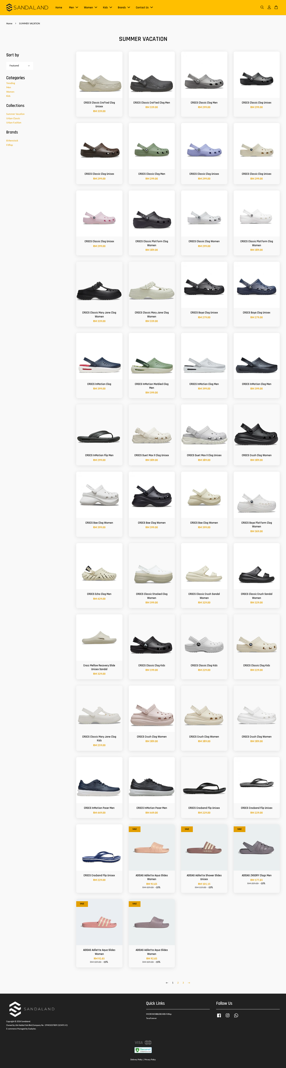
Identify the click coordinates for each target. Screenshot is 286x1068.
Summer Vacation (15, 114)
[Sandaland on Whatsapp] (236, 1018)
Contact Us (142, 7)
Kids (105, 7)
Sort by (12, 55)
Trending (10, 83)
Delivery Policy (136, 1060)
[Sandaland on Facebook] (219, 1018)
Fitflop (9, 145)
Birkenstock (12, 141)
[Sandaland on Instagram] (228, 1018)
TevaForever (151, 1018)
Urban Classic (13, 118)
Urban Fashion (13, 123)
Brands (122, 7)
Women (88, 7)
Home (58, 7)
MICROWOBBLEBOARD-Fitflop (158, 1014)
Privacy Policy (150, 1060)
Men (71, 7)
